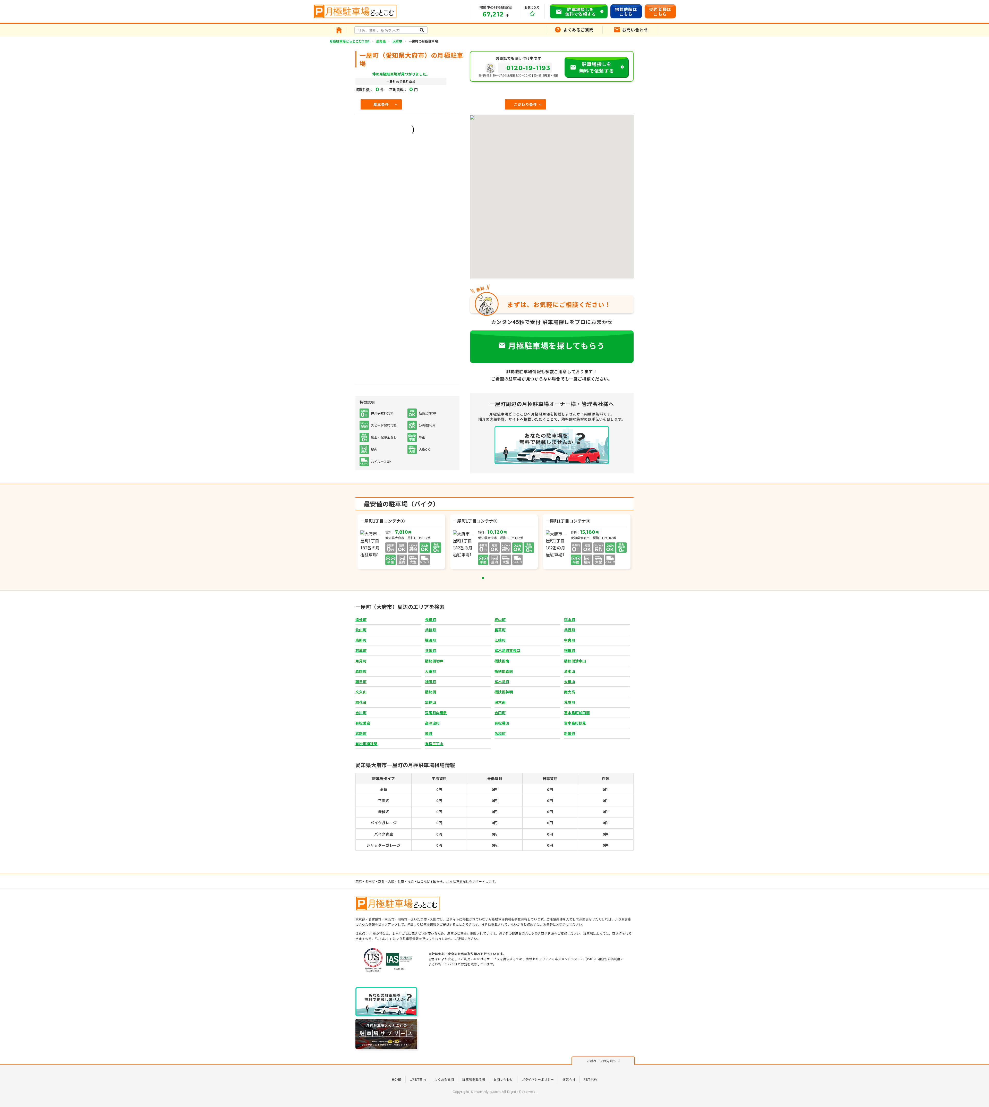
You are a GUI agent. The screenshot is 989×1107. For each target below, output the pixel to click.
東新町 (360, 640)
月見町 (360, 660)
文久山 (360, 691)
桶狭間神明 (503, 691)
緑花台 (360, 702)
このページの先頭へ (601, 1061)
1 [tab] (483, 578)
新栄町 (569, 733)
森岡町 (360, 671)
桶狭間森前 (503, 671)
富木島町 (501, 681)
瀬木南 (500, 702)
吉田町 (500, 712)
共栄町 (430, 650)
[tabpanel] (401, 542)
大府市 (397, 41)
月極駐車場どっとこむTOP (350, 41)
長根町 (430, 619)
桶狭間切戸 (434, 660)
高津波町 (432, 723)
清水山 (569, 671)
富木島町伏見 (575, 723)
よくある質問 (444, 1079)
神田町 (430, 681)
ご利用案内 (418, 1079)
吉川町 (360, 712)
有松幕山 (501, 723)
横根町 (569, 650)
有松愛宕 (362, 723)
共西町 (569, 629)
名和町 (500, 733)
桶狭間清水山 (575, 660)
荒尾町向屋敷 (436, 712)
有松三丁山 (434, 743)
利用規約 (590, 1079)
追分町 (360, 619)
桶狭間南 (501, 660)
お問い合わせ (503, 1079)
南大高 (569, 691)
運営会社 (568, 1079)
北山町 (360, 629)
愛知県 (381, 41)
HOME (396, 1079)
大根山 (569, 681)
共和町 (430, 629)
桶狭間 (430, 691)
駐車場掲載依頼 (473, 1079)
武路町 (360, 733)
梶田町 (430, 640)
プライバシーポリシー (538, 1079)
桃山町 (569, 619)
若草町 (360, 650)
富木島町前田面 (577, 712)
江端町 (500, 640)
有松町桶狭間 (366, 743)
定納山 (430, 702)
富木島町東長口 (507, 650)
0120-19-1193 (528, 68)
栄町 (428, 733)
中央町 (569, 640)
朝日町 (360, 681)
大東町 (430, 671)
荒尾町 (569, 702)
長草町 (500, 629)
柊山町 (500, 619)
